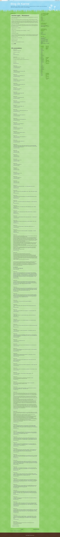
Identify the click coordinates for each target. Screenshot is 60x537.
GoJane (42, 33)
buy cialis (32, 377)
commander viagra (19, 438)
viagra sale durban (16, 473)
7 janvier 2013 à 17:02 (16, 203)
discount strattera (21, 226)
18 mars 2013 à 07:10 (15, 434)
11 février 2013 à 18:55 (16, 337)
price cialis (22, 294)
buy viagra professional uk (17, 173)
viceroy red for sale (34, 146)
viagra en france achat (16, 445)
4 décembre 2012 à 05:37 (16, 156)
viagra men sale (18, 503)
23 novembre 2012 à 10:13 (16, 111)
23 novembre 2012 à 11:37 (16, 137)
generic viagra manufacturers (29, 480)
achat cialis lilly (15, 340)
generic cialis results (22, 276)
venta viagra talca (16, 301)
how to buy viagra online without (22, 510)
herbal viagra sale (18, 475)
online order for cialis (15, 282)
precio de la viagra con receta (19, 364)
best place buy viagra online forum (27, 474)
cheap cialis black (16, 155)
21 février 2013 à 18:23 (16, 361)
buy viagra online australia (26, 432)
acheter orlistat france (34, 201)
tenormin (20, 88)
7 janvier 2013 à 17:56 (16, 213)
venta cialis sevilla (18, 359)
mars (41, 75)
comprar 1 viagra (33, 364)
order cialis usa (26, 295)
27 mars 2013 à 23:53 (15, 512)
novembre (42, 55)
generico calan (20, 388)
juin (41, 53)
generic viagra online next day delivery (26, 461)
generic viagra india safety (30, 510)
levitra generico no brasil (31, 330)
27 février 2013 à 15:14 (16, 374)
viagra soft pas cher (28, 450)
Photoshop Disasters (43, 34)
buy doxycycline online (32, 468)
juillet (41, 52)
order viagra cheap (19, 426)
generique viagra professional (30, 196)
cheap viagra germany (16, 485)
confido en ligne (30, 354)
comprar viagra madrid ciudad (17, 310)
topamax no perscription (16, 136)
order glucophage (25, 468)
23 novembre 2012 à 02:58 (16, 72)
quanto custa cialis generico (24, 330)
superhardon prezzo (29, 206)
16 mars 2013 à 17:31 (15, 428)
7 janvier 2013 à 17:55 (16, 208)
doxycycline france (15, 197)
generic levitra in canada (18, 283)
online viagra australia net (31, 503)
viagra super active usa (16, 71)
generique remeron (16, 354)
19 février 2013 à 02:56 (16, 356)
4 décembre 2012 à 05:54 (16, 165)
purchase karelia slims (26, 145)
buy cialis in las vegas (16, 281)
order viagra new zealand (25, 289)
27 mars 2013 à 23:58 (15, 519)
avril (41, 74)
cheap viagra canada (33, 432)
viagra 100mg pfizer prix (25, 443)
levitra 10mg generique (17, 335)
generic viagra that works (22, 504)
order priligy (14, 498)
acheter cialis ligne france (22, 455)
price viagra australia (33, 426)
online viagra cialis (15, 290)
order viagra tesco (24, 503)
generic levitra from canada (26, 283)
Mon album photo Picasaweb (44, 39)
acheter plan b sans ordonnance (23, 354)
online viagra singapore (23, 485)
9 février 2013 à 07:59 (15, 331)
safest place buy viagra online (19, 272)
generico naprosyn (29, 373)
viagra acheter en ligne (24, 444)
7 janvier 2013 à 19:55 (16, 227)
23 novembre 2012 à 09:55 (16, 102)
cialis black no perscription (17, 230)
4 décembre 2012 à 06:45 (16, 169)
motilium (30, 191)
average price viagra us (23, 433)
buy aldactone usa (21, 75)
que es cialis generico (25, 310)
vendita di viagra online (30, 504)
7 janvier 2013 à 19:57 (16, 232)
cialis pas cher (19, 439)
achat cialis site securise (27, 349)
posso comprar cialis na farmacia (24, 325)
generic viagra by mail (22, 462)
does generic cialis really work (32, 295)
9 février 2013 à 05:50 (15, 302)
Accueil (22, 529)
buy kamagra (20, 468)
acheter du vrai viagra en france (17, 443)
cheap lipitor (21, 123)
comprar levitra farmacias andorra (33, 325)
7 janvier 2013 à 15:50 (16, 198)
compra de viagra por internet (17, 305)
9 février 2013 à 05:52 (15, 307)
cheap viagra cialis (34, 517)
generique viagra (25, 438)
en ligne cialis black (16, 196)
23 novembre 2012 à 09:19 (16, 89)
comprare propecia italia (29, 186)
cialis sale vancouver (27, 294)
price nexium (22, 84)
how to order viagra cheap (17, 461)
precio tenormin (25, 388)
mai (41, 73)
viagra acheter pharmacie (32, 444)
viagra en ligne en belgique (26, 449)
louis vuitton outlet (15, 267)
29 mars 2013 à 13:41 (15, 524)
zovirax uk (32, 226)
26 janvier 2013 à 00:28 (16, 250)
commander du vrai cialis (30, 455)
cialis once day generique (33, 335)
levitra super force (34, 334)
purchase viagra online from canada (18, 425)
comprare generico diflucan (21, 186)
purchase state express (22, 146)
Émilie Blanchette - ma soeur (44, 40)
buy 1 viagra (18, 289)
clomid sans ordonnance (22, 201)
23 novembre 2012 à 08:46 (16, 85)
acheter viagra (15, 455)
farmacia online (15, 151)
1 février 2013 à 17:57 (15, 284)
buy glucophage (30, 230)
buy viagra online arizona (17, 491)
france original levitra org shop (17, 449)
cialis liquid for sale (15, 275)
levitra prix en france (32, 443)
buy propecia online (16, 509)
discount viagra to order (32, 289)
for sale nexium (15, 226)
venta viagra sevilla (16, 325)
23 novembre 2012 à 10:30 (16, 120)
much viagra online (26, 425)
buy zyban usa (15, 88)
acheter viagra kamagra (20, 450)
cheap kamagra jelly (22, 119)
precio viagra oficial (24, 359)
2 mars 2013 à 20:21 (15, 389)
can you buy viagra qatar (28, 272)
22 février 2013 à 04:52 (16, 365)
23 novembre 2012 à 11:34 (16, 133)
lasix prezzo (15, 186)
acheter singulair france (23, 196)
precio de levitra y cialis (33, 305)
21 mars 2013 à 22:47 (15, 446)
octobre (42, 68)
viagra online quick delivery (21, 517)
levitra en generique (34, 349)
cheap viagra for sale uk (24, 491)
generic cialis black (16, 119)
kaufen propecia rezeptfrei (17, 177)
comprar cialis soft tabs (25, 305)
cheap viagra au (15, 511)
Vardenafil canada (25, 439)
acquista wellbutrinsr (23, 191)
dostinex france (15, 201)
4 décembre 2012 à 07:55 (16, 178)
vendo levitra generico (32, 310)
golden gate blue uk (16, 145)
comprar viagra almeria (16, 330)
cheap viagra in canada (19, 492)
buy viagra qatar (29, 473)
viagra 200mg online (19, 432)
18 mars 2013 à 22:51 (15, 440)
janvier (41, 48)
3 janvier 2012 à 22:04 (16, 63)
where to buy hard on (16, 84)
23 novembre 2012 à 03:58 (16, 76)
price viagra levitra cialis (25, 475)
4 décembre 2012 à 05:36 (16, 152)
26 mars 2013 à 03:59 (15, 464)
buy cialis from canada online (31, 281)
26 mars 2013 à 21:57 (15, 499)
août (41, 51)
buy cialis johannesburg (19, 295)
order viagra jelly (15, 75)
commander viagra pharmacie (16, 444)
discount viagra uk (28, 273)
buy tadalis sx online (21, 132)
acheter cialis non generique (16, 336)
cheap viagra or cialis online (30, 282)
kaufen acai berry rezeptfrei (17, 164)
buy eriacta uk (15, 97)
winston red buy (29, 146)
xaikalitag (17, 522)
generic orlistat (15, 468)
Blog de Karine (20, 3)
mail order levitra (23, 136)
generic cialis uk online (16, 294)
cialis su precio (21, 301)
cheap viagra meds (15, 480)
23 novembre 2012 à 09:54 (16, 98)
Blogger (33, 535)
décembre (42, 50)
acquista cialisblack (30, 221)
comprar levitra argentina (28, 301)
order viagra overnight (19, 474)
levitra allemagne (23, 334)
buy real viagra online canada (31, 479)
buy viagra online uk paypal (28, 509)
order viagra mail (31, 491)
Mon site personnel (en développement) (43, 38)
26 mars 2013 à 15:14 (15, 470)
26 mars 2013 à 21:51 (15, 494)
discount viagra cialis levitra (21, 273)
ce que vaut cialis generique (19, 349)
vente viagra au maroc (21, 340)
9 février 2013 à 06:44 (15, 311)
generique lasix (28, 201)
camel (20, 145)
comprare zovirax (23, 206)
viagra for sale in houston (27, 492)
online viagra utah (21, 480)
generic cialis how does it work (23, 275)
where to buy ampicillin (24, 230)
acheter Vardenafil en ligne (32, 439)
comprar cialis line (31, 359)
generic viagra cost (16, 433)
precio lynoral (23, 373)
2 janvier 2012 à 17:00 (16, 54)
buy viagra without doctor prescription (24, 290)
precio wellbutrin (18, 373)
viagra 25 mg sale (16, 479)
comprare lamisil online (16, 206)
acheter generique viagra (32, 438)
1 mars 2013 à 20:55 (15, 384)
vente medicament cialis (25, 335)
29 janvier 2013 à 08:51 (16, 269)
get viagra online (28, 517)
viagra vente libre (22, 445)
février (41, 54)
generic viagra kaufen (19, 463)
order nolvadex (21, 509)
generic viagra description (30, 462)
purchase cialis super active (23, 110)
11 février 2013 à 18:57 (16, 341)
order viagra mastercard (26, 426)
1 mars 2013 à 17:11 (15, 379)
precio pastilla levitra (27, 364)
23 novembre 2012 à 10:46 (16, 124)
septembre (42, 69)
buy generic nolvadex (15, 469)
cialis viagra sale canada (24, 281)
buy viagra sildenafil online (31, 485)
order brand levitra (16, 123)
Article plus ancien (36, 529)
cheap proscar (15, 132)
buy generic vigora (20, 97)
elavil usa (22, 71)
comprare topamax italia (16, 191)
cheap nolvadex (27, 226)
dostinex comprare (35, 191)
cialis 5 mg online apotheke (30, 276)
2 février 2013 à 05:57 (15, 291)
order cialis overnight (30, 275)
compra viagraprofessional (17, 221)
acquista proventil (24, 221)
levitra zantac (29, 334)
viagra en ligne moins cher (17, 334)
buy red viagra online (16, 110)
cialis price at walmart (22, 282)
